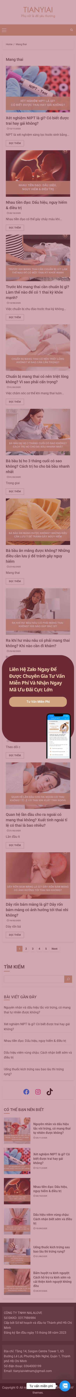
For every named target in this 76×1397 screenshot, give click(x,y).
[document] (38, 698)
